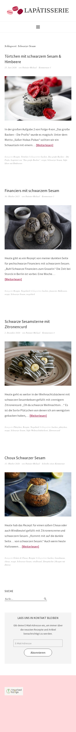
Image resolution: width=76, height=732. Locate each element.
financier (53, 290)
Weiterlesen (44, 145)
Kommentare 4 (48, 332)
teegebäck (30, 294)
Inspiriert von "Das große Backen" (25, 160)
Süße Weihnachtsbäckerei (37, 430)
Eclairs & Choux (20, 558)
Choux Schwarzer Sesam (25, 457)
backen (44, 156)
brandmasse (60, 558)
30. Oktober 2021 (12, 196)
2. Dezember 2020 (12, 332)
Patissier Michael (29, 67)
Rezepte (16, 156)
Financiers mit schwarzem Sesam (32, 190)
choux (7, 561)
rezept (43, 160)
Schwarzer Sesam (54, 160)
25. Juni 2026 (11, 67)
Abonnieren (38, 652)
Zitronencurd (54, 430)
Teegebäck (25, 290)
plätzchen (63, 427)
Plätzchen (17, 427)
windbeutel (37, 561)
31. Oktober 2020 (12, 463)
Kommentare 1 (45, 67)
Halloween (62, 290)
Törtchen (25, 156)
